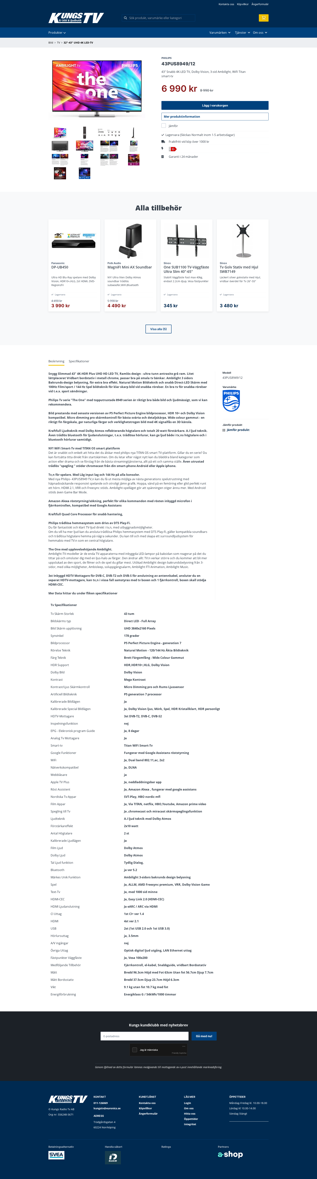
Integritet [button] (190, 1124)
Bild (50, 42)
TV (58, 42)
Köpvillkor (243, 4)
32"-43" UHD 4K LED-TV (78, 42)
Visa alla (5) (158, 329)
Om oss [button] (258, 33)
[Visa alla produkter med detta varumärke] (246, 401)
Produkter (55, 33)
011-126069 (101, 1103)
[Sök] (125, 18)
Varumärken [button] (218, 33)
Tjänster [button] (240, 33)
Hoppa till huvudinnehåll (157, 5)
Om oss (189, 1108)
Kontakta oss (226, 4)
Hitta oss (189, 1113)
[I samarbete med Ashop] (230, 1154)
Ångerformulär (260, 4)
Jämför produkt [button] (237, 430)
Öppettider (191, 1119)
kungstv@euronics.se (107, 1108)
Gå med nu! (204, 1036)
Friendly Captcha (179, 1053)
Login (187, 1103)
